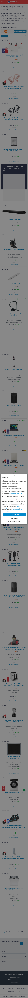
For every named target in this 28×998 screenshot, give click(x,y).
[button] (14, 521)
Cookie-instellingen (17, 509)
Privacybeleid (5, 511)
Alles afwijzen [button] (14, 518)
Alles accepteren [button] (14, 514)
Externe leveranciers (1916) (15, 493)
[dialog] (14, 499)
